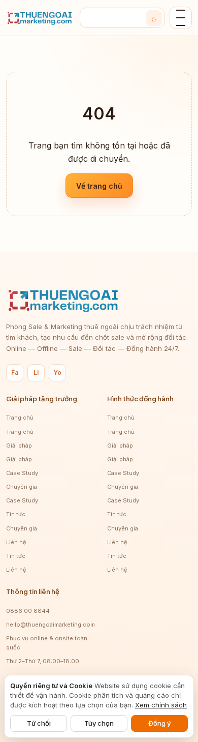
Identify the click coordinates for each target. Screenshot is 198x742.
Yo (57, 372)
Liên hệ (16, 542)
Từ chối (39, 723)
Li (36, 372)
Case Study (22, 473)
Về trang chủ (99, 186)
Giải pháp (19, 445)
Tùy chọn (99, 723)
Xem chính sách (161, 705)
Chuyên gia (21, 486)
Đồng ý (159, 723)
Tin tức (15, 514)
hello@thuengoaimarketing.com (50, 624)
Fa (14, 372)
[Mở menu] (181, 18)
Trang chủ (20, 417)
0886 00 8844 (28, 610)
